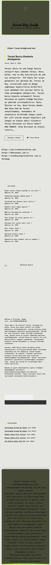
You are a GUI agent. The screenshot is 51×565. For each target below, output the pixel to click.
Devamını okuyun (15, 138)
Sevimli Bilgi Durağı (25, 25)
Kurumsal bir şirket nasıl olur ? (18, 223)
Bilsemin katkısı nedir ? (15, 234)
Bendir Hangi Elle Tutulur (15, 434)
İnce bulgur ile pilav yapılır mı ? (19, 218)
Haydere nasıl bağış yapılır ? (17, 207)
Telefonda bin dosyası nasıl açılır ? (20, 201)
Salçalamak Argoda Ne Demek (16, 428)
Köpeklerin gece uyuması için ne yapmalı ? (22, 239)
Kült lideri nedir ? (13, 228)
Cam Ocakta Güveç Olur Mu (15, 441)
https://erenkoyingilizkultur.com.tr (21, 156)
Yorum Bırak (34, 138)
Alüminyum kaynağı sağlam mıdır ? (18, 196)
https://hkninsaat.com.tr (15, 153)
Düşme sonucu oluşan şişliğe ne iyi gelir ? (22, 191)
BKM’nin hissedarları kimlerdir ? (18, 212)
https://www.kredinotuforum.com (19, 150)
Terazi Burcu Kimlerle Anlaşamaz (20, 58)
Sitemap (6, 159)
